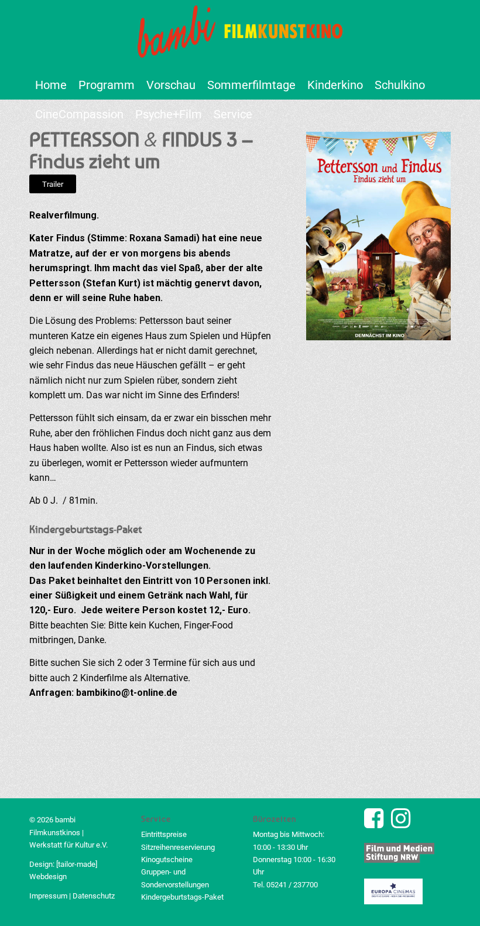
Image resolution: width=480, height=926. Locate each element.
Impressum (48, 895)
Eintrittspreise (164, 834)
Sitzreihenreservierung (178, 847)
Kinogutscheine (167, 859)
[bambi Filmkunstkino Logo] (240, 35)
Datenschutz (94, 895)
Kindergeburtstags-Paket (182, 897)
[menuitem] (51, 85)
